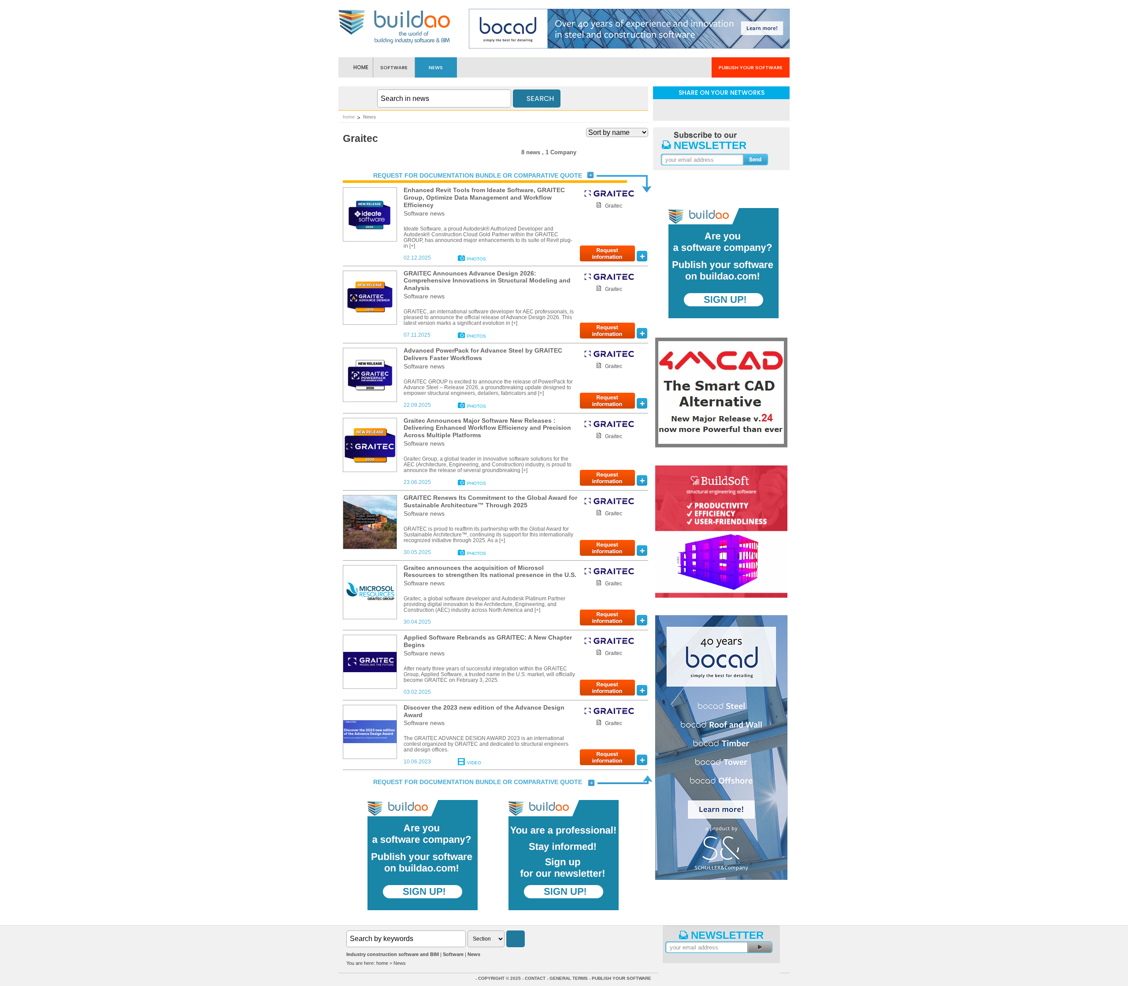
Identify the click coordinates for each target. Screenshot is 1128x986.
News (369, 116)
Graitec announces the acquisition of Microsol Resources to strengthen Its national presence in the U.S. (490, 571)
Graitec (613, 206)
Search (539, 98)
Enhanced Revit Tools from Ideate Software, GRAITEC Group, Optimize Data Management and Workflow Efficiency (484, 197)
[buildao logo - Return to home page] (394, 43)
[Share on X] (744, 109)
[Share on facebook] (721, 109)
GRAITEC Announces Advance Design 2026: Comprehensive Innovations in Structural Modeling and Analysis (487, 281)
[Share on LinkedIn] (698, 109)
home (349, 116)
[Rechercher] (515, 938)
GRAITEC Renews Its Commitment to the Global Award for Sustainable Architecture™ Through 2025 (490, 501)
